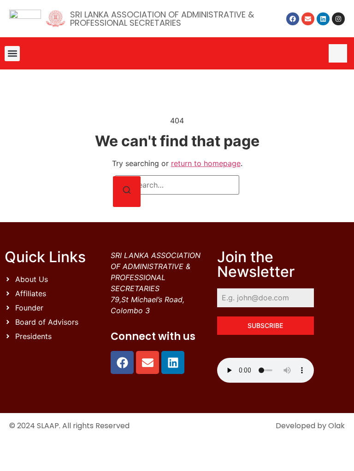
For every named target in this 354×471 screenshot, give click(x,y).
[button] (12, 53)
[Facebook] (292, 18)
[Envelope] (307, 18)
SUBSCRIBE (265, 325)
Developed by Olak (310, 425)
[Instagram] (338, 18)
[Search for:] (177, 185)
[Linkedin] (323, 18)
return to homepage (206, 163)
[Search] (127, 191)
